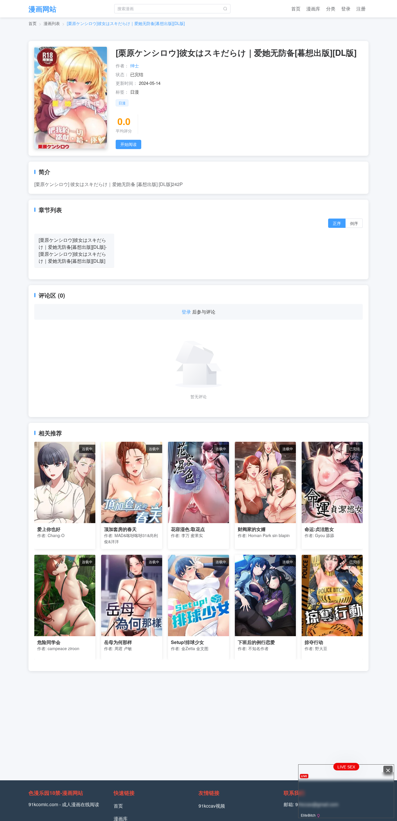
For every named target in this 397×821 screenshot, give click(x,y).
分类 (330, 8)
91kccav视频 (212, 805)
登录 (345, 8)
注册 (361, 8)
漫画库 (313, 8)
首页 (296, 8)
